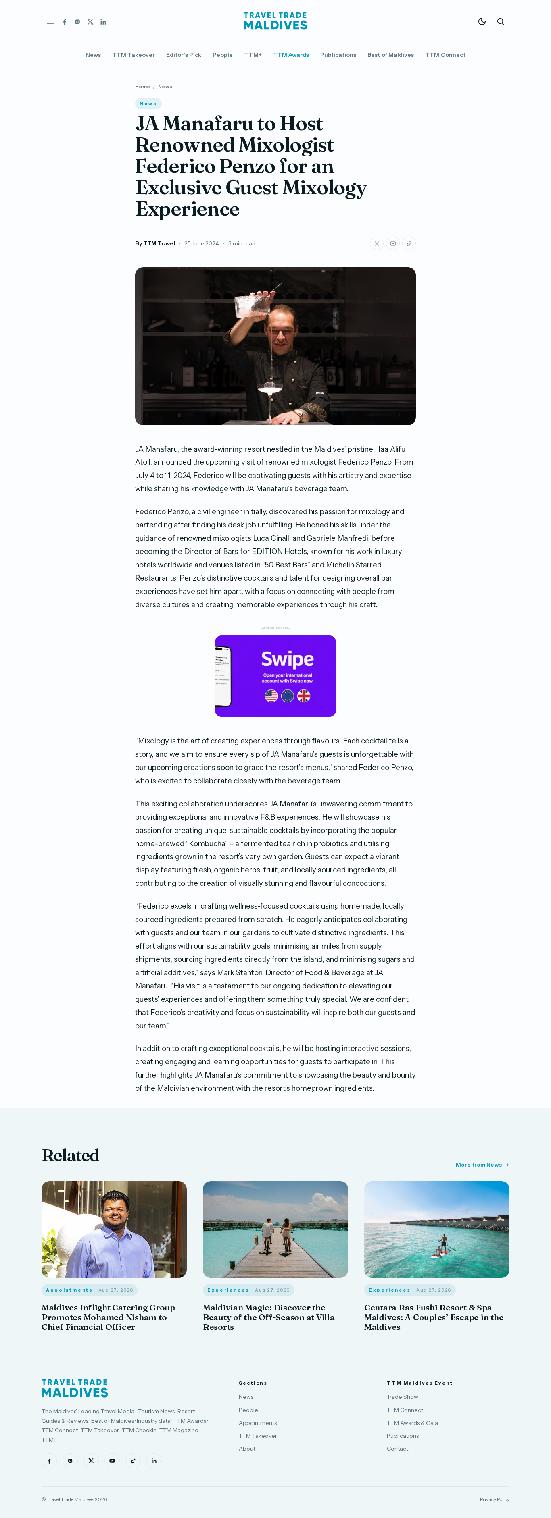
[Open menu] (50, 21)
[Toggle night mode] (482, 21)
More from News (479, 1164)
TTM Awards (291, 54)
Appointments (258, 1423)
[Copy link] (409, 243)
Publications (338, 54)
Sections (253, 1383)
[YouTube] (112, 1460)
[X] (90, 21)
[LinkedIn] (103, 21)
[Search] (500, 21)
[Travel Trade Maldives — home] (275, 21)
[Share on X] (377, 243)
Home (142, 86)
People (223, 54)
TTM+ (252, 54)
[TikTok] (133, 1460)
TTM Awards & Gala (412, 1423)
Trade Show (402, 1396)
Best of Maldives (390, 54)
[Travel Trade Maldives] (75, 1388)
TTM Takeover (133, 54)
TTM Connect (445, 54)
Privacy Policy (494, 1499)
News (93, 54)
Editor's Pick (183, 54)
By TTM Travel (155, 243)
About (247, 1448)
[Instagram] (77, 21)
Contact (397, 1448)
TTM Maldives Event (420, 1383)
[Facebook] (64, 21)
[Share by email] (393, 243)
